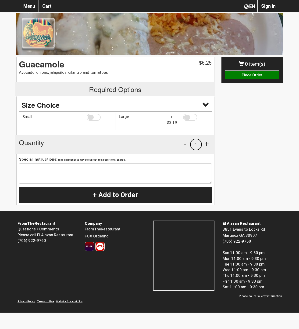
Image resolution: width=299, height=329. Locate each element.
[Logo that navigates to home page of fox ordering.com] (99, 246)
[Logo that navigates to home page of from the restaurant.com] (89, 246)
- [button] (185, 143)
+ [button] (207, 143)
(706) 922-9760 (32, 240)
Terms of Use (45, 301)
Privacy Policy (26, 301)
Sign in (268, 6)
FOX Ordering (97, 236)
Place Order (252, 75)
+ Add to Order (115, 195)
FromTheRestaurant (103, 229)
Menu (29, 6)
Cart (47, 6)
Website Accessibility (69, 301)
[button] (99, 117)
